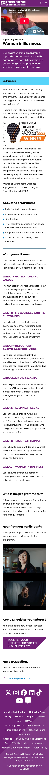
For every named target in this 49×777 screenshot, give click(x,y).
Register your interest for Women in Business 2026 (22, 643)
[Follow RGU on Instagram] (16, 694)
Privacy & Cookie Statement (31, 739)
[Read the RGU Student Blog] (28, 702)
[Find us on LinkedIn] (31, 694)
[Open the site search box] (42, 3)
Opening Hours (37, 730)
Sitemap (7, 739)
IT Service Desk (37, 712)
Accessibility (40, 748)
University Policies (14, 726)
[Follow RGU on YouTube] (19, 702)
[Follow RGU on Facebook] (24, 694)
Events (41, 717)
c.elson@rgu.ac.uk (18, 678)
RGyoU (30, 717)
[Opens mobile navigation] (46, 3)
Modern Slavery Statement (16, 748)
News (18, 721)
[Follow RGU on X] (8, 694)
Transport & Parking (14, 730)
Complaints (38, 743)
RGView (29, 721)
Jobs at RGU (24, 734)
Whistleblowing (20, 743)
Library (7, 717)
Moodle (19, 717)
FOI (6, 743)
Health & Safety (36, 726)
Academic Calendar (14, 712)
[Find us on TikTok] (39, 694)
